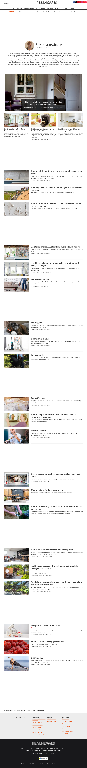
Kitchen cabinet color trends (43, 11)
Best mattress (65, 719)
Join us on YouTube (37, 722)
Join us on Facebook (37, 732)
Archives (51, 703)
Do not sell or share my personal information (43, 753)
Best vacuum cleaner (67, 721)
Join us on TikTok (36, 727)
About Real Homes (51, 721)
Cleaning (19, 8)
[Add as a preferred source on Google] (43, 758)
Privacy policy (42, 750)
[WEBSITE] (60, 44)
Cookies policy (52, 750)
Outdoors (57, 8)
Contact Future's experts (42, 748)
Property (65, 8)
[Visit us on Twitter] (76, 2)
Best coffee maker (66, 723)
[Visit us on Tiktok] (86, 2)
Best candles (65, 733)
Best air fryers (65, 728)
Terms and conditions (32, 750)
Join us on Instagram (37, 725)
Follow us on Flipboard (38, 734)
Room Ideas (50, 8)
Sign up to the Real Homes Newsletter (38, 719)
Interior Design (40, 8)
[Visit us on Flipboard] (84, 2)
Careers (59, 750)
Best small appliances (67, 731)
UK (37, 710)
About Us (52, 748)
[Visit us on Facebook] (74, 2)
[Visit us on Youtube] (80, 2)
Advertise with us (51, 719)
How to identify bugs (58, 11)
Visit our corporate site (61, 763)
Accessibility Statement (27, 748)
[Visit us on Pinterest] (78, 2)
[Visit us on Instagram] (82, 2)
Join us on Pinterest (37, 729)
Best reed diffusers (66, 726)
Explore (72, 8)
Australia (41, 710)
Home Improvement (29, 8)
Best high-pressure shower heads (25, 11)
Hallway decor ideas (72, 11)
